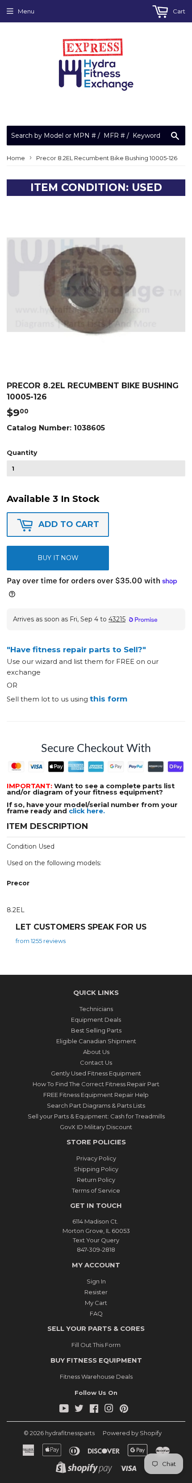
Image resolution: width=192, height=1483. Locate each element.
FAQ (96, 1313)
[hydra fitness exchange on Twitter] (79, 1409)
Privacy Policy (96, 1158)
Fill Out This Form (96, 1344)
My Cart (96, 1302)
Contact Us (96, 1062)
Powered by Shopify (132, 1432)
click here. (87, 811)
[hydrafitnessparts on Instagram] (108, 1409)
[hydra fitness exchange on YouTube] (64, 1409)
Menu (26, 11)
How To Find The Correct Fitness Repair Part (96, 1084)
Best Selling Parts (96, 1030)
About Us (96, 1051)
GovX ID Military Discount (96, 1126)
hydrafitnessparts (70, 1432)
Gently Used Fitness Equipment (96, 1073)
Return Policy (96, 1179)
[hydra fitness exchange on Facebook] (94, 1409)
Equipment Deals (96, 1019)
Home (16, 157)
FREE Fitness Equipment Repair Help (96, 1094)
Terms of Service (96, 1190)
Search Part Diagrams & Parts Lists (96, 1105)
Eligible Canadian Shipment (96, 1041)
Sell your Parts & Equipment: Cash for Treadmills (96, 1116)
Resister (96, 1292)
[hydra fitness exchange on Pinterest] (124, 1409)
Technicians (96, 1008)
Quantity (22, 453)
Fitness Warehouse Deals (96, 1376)
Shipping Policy (96, 1169)
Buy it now (58, 558)
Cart (178, 11)
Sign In (96, 1281)
